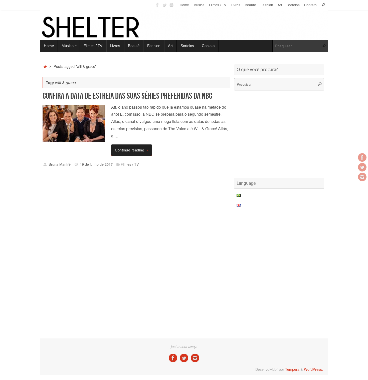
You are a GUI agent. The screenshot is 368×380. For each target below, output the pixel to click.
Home (184, 4)
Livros (235, 4)
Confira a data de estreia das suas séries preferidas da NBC (127, 95)
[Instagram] (171, 4)
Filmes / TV (217, 4)
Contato (310, 4)
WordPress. (313, 369)
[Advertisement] (136, 191)
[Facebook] (157, 4)
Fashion (267, 4)
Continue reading (129, 149)
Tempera (292, 369)
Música (199, 4)
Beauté (250, 4)
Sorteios (293, 4)
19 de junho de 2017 (96, 164)
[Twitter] (164, 4)
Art (280, 4)
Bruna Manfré (60, 164)
